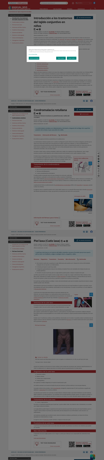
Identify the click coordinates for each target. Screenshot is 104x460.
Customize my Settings (34, 58)
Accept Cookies (72, 58)
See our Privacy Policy (33, 54)
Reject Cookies (61, 58)
